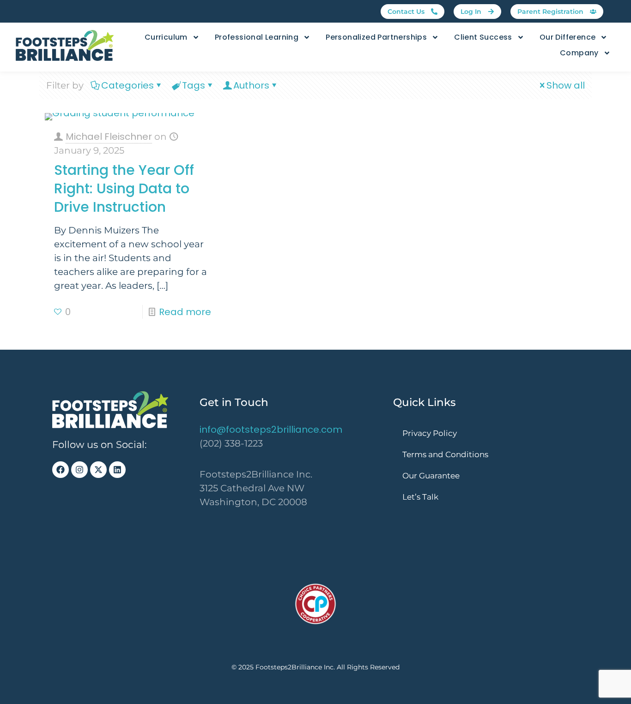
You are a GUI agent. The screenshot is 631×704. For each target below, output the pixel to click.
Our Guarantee (431, 475)
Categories (127, 85)
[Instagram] (79, 469)
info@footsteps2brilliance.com (271, 429)
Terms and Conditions (445, 454)
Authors (251, 85)
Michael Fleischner (109, 136)
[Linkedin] (117, 469)
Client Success (483, 37)
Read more (185, 311)
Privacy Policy (429, 433)
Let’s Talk (420, 496)
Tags (193, 85)
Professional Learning (256, 37)
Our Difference (568, 37)
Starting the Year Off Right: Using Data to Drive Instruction (124, 188)
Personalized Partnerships (376, 37)
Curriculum (166, 37)
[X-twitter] (98, 469)
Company (579, 53)
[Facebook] (60, 469)
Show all (565, 85)
